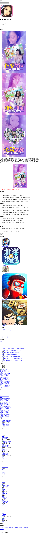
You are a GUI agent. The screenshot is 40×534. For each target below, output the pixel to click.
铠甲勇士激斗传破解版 (6, 421)
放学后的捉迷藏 (5, 446)
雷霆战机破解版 (5, 454)
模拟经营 (21, 527)
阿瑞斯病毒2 (4, 473)
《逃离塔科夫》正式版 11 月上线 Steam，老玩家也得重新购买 (13, 348)
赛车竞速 (25, 527)
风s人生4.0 (4, 450)
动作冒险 (11, 527)
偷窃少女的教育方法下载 (6, 337)
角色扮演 (2, 527)
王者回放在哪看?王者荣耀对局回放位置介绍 (10, 354)
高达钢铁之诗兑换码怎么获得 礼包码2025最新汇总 (11, 356)
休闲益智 (5, 527)
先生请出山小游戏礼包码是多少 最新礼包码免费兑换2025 (12, 358)
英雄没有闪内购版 (5, 434)
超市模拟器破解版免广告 (6, 330)
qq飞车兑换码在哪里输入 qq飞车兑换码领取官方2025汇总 (12, 360)
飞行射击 (8, 527)
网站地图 (2, 529)
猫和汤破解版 (4, 438)
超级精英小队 (4, 502)
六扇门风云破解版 (5, 425)
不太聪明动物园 (5, 486)
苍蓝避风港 (4, 498)
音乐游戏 (15, 527)
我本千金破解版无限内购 (6, 329)
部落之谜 (3, 490)
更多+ (1, 341)
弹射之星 (3, 515)
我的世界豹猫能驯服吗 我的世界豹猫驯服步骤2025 (11, 352)
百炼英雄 (3, 482)
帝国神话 (3, 519)
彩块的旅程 (4, 494)
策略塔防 (18, 527)
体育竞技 (28, 527)
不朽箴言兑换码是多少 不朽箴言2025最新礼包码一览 (11, 350)
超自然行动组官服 (5, 458)
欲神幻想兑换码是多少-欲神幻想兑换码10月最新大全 (11, 346)
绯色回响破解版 (5, 467)
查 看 (3, 423)
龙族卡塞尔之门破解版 (6, 442)
